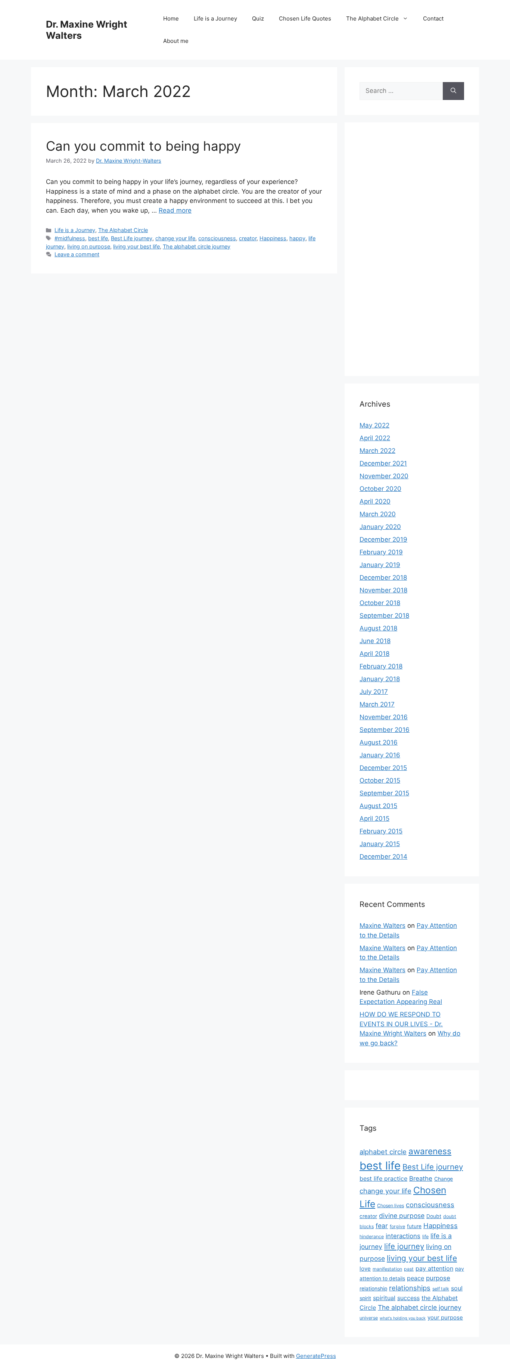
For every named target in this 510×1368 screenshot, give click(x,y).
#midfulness (70, 238)
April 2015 (374, 818)
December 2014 (383, 856)
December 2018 (383, 577)
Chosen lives (390, 1205)
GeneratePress (316, 1355)
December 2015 (383, 767)
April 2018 (374, 653)
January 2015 (380, 844)
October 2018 (380, 603)
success (408, 1298)
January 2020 (380, 526)
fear (382, 1226)
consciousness (217, 238)
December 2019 (383, 539)
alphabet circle (383, 1152)
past (409, 1269)
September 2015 (384, 793)
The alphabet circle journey (196, 246)
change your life (175, 238)
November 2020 (384, 476)
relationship (373, 1289)
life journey (404, 1246)
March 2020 (378, 514)
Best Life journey (131, 238)
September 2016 (385, 729)
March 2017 (377, 704)
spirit (365, 1298)
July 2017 (374, 691)
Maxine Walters (382, 925)
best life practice (383, 1178)
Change (443, 1179)
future (414, 1226)
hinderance (372, 1236)
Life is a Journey (215, 18)
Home (171, 18)
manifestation (387, 1269)
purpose (438, 1278)
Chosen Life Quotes (305, 18)
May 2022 (374, 425)
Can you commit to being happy (143, 146)
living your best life (136, 246)
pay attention (434, 1268)
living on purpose (88, 246)
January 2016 (380, 755)
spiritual (384, 1298)
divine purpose (402, 1216)
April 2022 (375, 438)
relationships (409, 1288)
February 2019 (381, 552)
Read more (175, 210)
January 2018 (380, 679)
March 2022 (377, 450)
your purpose (445, 1317)
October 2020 (380, 488)
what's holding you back (403, 1318)
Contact (433, 18)
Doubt (433, 1216)
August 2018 (378, 628)
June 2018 (375, 641)
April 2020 (375, 501)
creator (247, 238)
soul (457, 1288)
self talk (440, 1289)
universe (369, 1318)
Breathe (420, 1178)
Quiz (258, 18)
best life (98, 238)
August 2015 (378, 806)
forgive (397, 1226)
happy (297, 238)
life (425, 1236)
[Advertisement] (412, 249)
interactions (403, 1236)
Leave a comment (77, 254)
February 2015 (381, 831)
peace (415, 1278)
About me (176, 40)
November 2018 (383, 590)
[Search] (453, 91)
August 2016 (379, 742)
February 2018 (381, 666)
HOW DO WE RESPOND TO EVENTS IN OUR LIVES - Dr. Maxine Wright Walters (401, 1024)
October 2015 (380, 780)
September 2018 (384, 615)
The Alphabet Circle (372, 18)
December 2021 (383, 463)
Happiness (272, 238)
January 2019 (380, 565)
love (365, 1268)
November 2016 (384, 717)
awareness (429, 1151)
